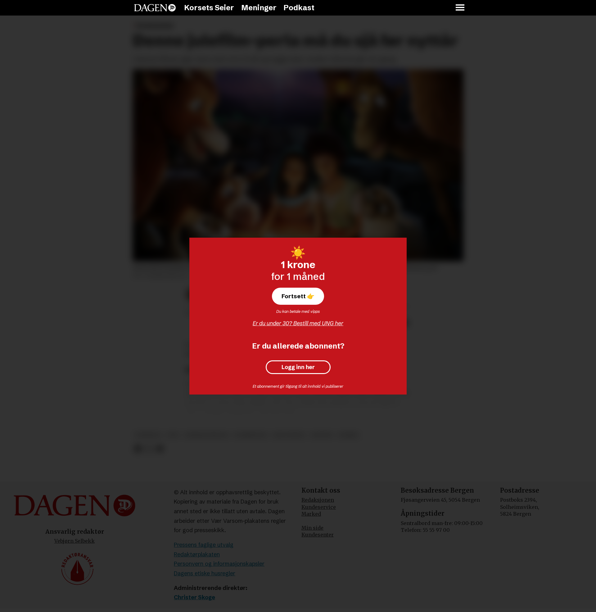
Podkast (298, 7)
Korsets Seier (209, 7)
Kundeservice (318, 507)
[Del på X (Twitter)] (149, 449)
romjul (348, 435)
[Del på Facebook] (138, 449)
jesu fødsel (289, 435)
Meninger (259, 7)
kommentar (250, 435)
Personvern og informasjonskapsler (219, 563)
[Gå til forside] (155, 7)
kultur (321, 435)
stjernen (148, 435)
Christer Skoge (194, 597)
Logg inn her (298, 367)
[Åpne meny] (460, 8)
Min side (312, 528)
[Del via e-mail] (160, 449)
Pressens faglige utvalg (203, 544)
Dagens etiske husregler (204, 573)
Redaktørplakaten (197, 554)
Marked (311, 514)
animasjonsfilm (206, 435)
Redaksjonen (317, 500)
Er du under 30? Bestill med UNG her (298, 323)
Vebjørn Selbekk (74, 541)
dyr (173, 435)
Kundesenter (317, 535)
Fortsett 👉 (298, 296)
